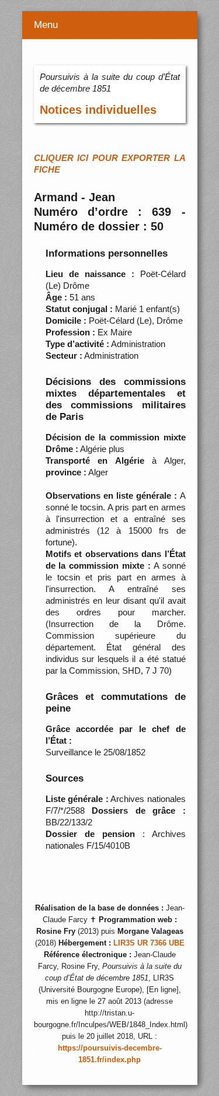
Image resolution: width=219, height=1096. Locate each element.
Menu (46, 24)
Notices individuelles (98, 109)
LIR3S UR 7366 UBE (149, 943)
